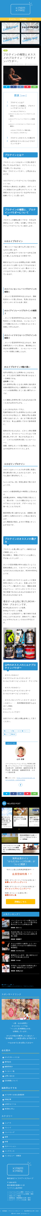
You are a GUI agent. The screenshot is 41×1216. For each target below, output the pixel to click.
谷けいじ (19, 927)
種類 (14, 734)
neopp (18, 960)
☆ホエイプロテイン (19, 111)
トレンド (8, 1127)
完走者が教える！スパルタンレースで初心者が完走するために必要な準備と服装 (24, 934)
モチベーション (10, 1146)
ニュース (8, 1123)
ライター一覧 (10, 1071)
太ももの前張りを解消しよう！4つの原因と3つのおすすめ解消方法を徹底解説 (24, 945)
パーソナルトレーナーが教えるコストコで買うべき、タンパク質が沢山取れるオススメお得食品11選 (24, 922)
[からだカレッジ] (20, 15)
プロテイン (26, 731)
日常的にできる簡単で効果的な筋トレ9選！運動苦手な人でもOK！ (24, 966)
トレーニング (10, 1132)
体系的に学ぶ (10, 1109)
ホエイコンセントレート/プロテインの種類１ (22, 115)
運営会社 (8, 1062)
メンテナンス (10, 1151)
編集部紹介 (9, 1066)
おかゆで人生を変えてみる (20, 1043)
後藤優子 (19, 939)
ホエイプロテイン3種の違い (21, 130)
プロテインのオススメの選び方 (22, 138)
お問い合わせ (10, 1076)
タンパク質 (17, 731)
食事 (5, 50)
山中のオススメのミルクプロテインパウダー (22, 142)
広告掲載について (11, 1080)
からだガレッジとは (12, 1057)
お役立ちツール (10, 1104)
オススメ (7, 731)
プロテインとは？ (17, 102)
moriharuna (20, 951)
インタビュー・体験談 (13, 1156)
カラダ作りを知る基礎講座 (14, 1095)
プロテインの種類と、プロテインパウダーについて (22, 107)
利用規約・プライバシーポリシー (11, 1211)
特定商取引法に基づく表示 (31, 1211)
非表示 (23, 96)
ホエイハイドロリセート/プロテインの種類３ (22, 125)
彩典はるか (19, 971)
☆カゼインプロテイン (19, 133)
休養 (6, 1141)
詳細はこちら (20, 902)
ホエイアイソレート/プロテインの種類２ (22, 120)
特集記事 (8, 1099)
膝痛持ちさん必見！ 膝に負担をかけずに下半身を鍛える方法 (24, 956)
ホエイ (7, 734)
